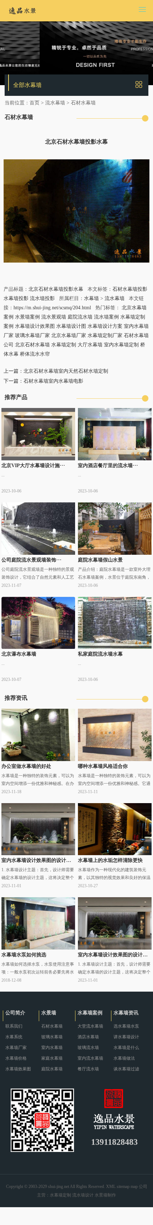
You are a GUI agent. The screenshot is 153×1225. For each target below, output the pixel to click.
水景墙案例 (27, 317)
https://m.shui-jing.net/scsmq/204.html (52, 307)
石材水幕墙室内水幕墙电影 (53, 381)
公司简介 (15, 1012)
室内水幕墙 (52, 1047)
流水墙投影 (42, 298)
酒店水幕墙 (88, 1036)
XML (111, 1186)
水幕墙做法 (124, 1058)
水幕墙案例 (90, 1012)
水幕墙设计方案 (105, 326)
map (134, 1186)
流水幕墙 (55, 102)
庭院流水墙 (80, 317)
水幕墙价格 (16, 1058)
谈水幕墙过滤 (126, 1068)
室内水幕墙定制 (121, 344)
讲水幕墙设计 (126, 1036)
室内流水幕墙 (90, 1058)
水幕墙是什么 (126, 1047)
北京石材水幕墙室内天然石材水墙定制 (65, 371)
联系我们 (13, 1026)
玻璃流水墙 (88, 1047)
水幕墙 (91, 298)
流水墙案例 (106, 317)
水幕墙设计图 (71, 326)
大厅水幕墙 (90, 344)
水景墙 (48, 1012)
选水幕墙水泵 (126, 1026)
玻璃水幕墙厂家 (32, 335)
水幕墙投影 (16, 298)
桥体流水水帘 (35, 354)
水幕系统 (13, 1036)
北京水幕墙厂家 (68, 335)
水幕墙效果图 (18, 1068)
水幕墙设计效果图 (35, 326)
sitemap (123, 1186)
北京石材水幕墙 (32, 344)
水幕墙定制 (63, 344)
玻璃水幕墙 (52, 1036)
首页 (34, 102)
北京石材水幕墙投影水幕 (55, 289)
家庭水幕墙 (52, 1058)
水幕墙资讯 (126, 1012)
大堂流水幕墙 (90, 1026)
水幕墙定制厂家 (105, 335)
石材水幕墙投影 (129, 289)
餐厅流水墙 (88, 1068)
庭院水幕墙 (52, 1068)
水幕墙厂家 (16, 1047)
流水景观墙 (53, 317)
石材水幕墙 (83, 102)
